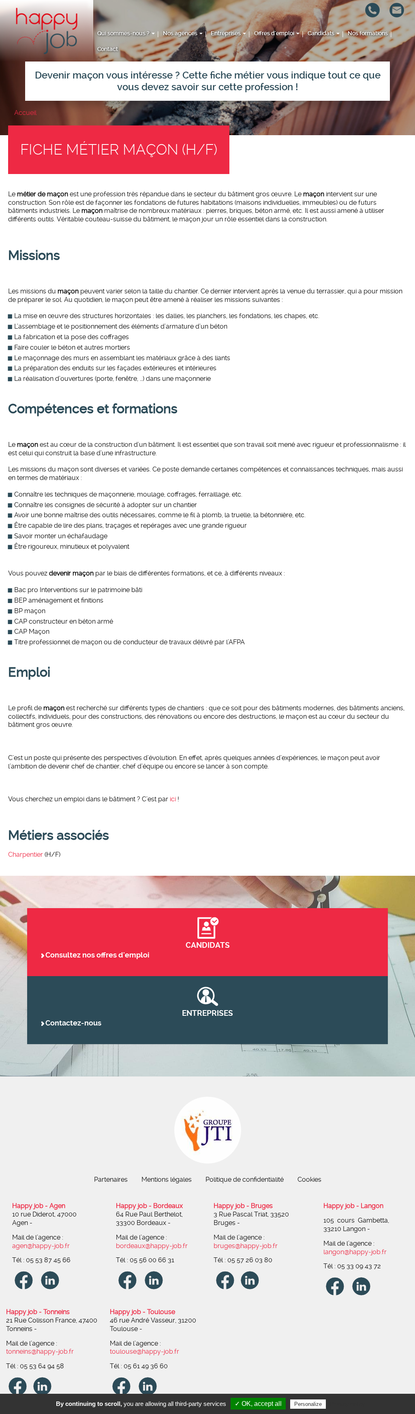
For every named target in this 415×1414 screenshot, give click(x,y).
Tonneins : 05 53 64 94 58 (376, 50)
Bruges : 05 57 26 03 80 (376, 25)
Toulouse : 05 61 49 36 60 (376, 58)
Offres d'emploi (274, 33)
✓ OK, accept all (258, 1403)
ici (173, 799)
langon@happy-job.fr (401, 25)
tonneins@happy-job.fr (401, 54)
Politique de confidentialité (244, 1179)
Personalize (308, 1404)
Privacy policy (347, 1404)
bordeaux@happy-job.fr (152, 1246)
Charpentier (26, 854)
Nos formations (368, 33)
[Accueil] (46, 31)
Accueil (25, 113)
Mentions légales (166, 1179)
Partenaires (111, 1179)
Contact (107, 49)
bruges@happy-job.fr (401, 33)
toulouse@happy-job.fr (401, 62)
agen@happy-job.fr (41, 1246)
